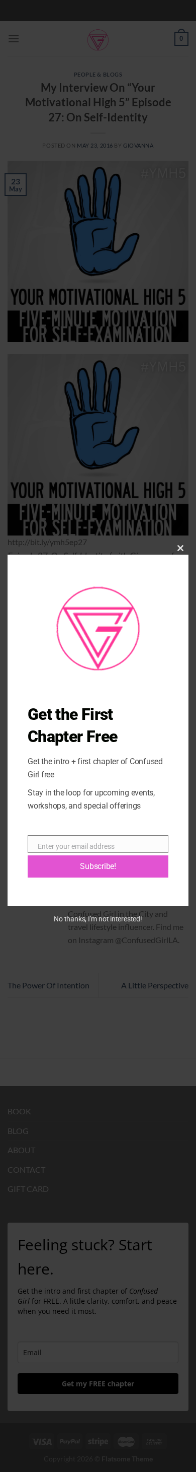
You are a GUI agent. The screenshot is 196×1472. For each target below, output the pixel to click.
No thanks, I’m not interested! (98, 919)
